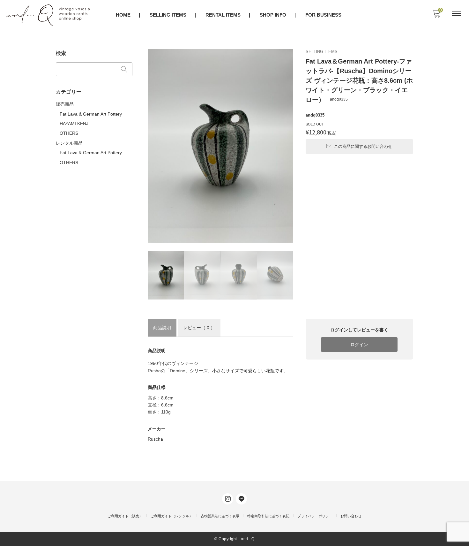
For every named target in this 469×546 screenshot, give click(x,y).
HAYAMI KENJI (75, 123)
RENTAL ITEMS (223, 15)
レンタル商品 (69, 143)
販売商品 (65, 104)
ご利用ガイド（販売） (125, 516)
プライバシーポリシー (314, 516)
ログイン (359, 344)
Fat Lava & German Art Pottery (91, 114)
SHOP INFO (273, 15)
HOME (123, 15)
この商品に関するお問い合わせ (363, 146)
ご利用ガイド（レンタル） (172, 516)
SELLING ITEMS (168, 15)
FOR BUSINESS (323, 15)
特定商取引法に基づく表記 (268, 516)
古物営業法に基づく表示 (220, 516)
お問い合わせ (350, 516)
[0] (436, 15)
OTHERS (69, 133)
